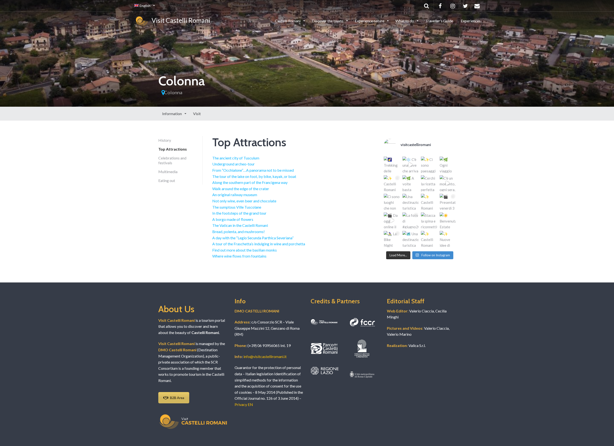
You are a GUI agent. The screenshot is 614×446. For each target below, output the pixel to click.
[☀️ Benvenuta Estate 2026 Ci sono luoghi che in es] (448, 220)
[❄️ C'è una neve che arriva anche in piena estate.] (410, 165)
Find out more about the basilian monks (244, 250)
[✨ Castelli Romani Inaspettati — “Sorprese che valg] (392, 183)
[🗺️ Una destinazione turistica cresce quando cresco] (410, 239)
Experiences (471, 20)
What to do (405, 20)
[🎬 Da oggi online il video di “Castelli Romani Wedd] (392, 220)
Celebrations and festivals (172, 160)
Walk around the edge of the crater (240, 188)
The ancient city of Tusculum (235, 158)
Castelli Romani (288, 20)
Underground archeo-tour (233, 164)
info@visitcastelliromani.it (265, 356)
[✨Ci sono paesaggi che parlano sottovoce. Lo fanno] (429, 165)
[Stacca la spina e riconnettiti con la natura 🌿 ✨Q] (429, 220)
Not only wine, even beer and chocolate (244, 201)
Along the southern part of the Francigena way (250, 182)
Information (172, 113)
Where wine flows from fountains (239, 256)
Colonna (173, 92)
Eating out (166, 180)
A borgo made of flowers (232, 219)
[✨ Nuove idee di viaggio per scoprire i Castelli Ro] (448, 239)
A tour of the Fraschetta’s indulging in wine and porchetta (258, 243)
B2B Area (177, 398)
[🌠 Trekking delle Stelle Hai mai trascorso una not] (392, 165)
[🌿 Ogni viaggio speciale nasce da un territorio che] (448, 165)
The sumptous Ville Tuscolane (236, 207)
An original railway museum (234, 194)
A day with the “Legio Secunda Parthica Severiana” (253, 237)
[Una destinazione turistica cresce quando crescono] (410, 202)
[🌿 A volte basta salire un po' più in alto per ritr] (410, 183)
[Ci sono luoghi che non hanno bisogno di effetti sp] (392, 202)
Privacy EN (244, 404)
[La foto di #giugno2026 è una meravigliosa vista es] (410, 220)
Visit (197, 113)
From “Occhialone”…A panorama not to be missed (253, 170)
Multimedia (167, 171)
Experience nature (370, 20)
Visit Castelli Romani (179, 20)
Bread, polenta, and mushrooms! (238, 231)
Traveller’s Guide (439, 20)
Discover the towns (328, 20)
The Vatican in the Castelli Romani (240, 225)
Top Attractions (172, 149)
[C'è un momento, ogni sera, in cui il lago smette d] (448, 183)
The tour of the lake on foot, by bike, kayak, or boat (254, 176)
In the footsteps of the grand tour (239, 213)
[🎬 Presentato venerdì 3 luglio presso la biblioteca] (448, 202)
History (164, 140)
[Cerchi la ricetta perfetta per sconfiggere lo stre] (429, 183)
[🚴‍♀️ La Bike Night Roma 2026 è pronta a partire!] (392, 239)
